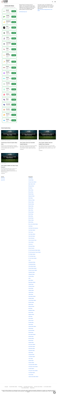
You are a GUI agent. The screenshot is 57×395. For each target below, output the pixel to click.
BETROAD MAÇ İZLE (23, 11)
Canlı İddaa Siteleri (31, 234)
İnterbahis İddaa (31, 286)
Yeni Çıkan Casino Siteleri (44, 140)
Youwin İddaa (30, 374)
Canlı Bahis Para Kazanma (33, 228)
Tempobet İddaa (31, 354)
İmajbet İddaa (30, 284)
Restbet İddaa (30, 336)
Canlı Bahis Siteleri (31, 230)
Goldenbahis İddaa (31, 262)
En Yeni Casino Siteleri (32, 258)
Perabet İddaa (31, 322)
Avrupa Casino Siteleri (5, 140)
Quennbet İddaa (31, 330)
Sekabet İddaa (31, 342)
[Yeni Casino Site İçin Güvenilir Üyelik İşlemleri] (28, 134)
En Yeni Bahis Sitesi (31, 256)
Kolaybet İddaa (31, 298)
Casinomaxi (30, 244)
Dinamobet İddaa (31, 246)
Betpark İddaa (30, 206)
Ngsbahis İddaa (31, 314)
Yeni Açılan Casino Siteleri (25, 140)
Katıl (14, 11)
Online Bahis (30, 318)
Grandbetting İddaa (31, 264)
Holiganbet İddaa (31, 274)
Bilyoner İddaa (31, 220)
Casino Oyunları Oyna (32, 240)
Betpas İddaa (30, 208)
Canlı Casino (3, 163)
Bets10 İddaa (30, 214)
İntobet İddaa (30, 288)
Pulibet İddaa (30, 328)
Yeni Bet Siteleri (31, 368)
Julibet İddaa (30, 294)
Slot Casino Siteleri (31, 344)
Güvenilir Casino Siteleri (32, 270)
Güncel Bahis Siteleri (32, 266)
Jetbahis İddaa (31, 290)
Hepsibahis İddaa (31, 272)
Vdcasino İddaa (31, 362)
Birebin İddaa (30, 222)
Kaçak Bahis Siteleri (31, 296)
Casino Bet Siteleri (31, 236)
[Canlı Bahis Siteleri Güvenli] (5, 1)
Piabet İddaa (30, 324)
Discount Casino (31, 248)
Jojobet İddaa (30, 292)
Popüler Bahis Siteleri (32, 326)
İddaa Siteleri (30, 280)
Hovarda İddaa (31, 276)
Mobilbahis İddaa (31, 310)
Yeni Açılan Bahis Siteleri (32, 364)
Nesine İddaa (30, 312)
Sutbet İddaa (30, 352)
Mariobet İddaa (31, 302)
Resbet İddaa (30, 332)
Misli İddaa (30, 308)
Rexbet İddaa (30, 340)
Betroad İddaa (31, 212)
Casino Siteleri (31, 242)
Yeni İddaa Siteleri (31, 372)
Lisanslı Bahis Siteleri (32, 300)
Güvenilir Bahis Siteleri (32, 268)
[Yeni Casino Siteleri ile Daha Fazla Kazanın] (9, 157)
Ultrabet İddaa (31, 360)
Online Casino (30, 320)
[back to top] (54, 392)
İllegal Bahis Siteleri (31, 282)
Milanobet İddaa (31, 306)
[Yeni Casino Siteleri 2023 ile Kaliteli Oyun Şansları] (47, 134)
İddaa (29, 278)
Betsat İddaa (30, 216)
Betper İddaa (30, 210)
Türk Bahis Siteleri (31, 356)
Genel (29, 260)
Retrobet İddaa (31, 338)
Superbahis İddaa (31, 348)
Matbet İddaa (30, 304)
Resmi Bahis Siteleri (32, 334)
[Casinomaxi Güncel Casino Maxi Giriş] (9, 134)
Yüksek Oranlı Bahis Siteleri (33, 376)
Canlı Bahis (30, 226)
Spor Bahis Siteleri (31, 346)
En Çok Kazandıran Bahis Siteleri (34, 250)
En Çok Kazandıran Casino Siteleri (34, 252)
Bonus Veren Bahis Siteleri (33, 224)
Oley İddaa (30, 316)
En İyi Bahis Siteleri (31, 254)
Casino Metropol (31, 238)
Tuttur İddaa (30, 358)
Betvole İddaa (30, 218)
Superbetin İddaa (31, 350)
